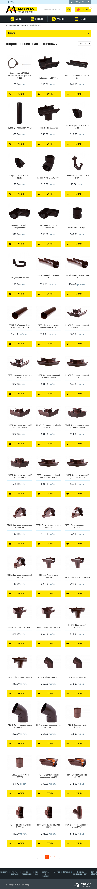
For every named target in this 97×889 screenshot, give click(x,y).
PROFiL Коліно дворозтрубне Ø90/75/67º (48, 726)
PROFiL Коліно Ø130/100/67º (48, 677)
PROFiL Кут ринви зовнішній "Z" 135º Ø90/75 (77, 376)
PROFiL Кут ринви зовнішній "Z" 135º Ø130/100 (48, 376)
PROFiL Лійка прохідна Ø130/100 (48, 576)
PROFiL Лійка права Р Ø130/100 (77, 626)
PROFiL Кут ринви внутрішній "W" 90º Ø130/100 (20, 426)
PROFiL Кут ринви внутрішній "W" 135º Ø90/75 (20, 476)
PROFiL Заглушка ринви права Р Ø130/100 (19, 526)
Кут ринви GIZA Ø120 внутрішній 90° (19, 226)
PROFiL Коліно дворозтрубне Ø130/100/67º (20, 726)
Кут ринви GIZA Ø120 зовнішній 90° (48, 226)
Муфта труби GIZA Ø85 (77, 228)
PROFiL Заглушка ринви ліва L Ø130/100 (77, 526)
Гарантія (56, 872)
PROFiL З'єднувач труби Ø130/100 (77, 726)
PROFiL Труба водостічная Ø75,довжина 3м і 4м (48, 326)
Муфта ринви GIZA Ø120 (48, 78)
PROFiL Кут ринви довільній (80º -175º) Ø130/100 (48, 476)
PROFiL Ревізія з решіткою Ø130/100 (20, 826)
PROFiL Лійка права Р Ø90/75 (20, 677)
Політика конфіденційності (80, 873)
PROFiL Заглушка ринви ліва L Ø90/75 (19, 576)
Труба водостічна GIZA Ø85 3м (19, 128)
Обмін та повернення (27, 873)
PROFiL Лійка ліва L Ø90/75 (48, 627)
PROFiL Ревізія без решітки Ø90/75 (48, 826)
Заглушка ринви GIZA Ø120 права (20, 176)
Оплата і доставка (15, 873)
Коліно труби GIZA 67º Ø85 (48, 178)
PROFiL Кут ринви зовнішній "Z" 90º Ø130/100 (77, 326)
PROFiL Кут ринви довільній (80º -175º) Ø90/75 (77, 476)
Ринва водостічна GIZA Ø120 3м (77, 76)
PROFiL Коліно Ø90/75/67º (77, 677)
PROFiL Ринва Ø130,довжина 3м (48, 276)
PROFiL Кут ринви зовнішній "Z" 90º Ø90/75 (20, 376)
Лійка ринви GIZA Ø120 (48, 128)
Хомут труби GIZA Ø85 (20, 278)
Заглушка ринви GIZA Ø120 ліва (77, 126)
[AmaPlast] (21, 9)
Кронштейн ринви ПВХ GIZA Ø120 (77, 176)
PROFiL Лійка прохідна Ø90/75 (77, 577)
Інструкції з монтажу (45, 874)
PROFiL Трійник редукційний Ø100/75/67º (77, 826)
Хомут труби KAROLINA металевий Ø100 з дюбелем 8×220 (19, 75)
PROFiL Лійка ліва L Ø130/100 (20, 627)
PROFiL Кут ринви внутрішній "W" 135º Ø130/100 (77, 426)
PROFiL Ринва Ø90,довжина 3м (77, 276)
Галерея (66, 872)
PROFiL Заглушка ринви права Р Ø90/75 (48, 526)
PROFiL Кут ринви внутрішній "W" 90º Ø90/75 (48, 426)
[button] (83, 43)
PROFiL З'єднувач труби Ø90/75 (19, 776)
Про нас (36, 873)
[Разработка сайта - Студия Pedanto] (83, 885)
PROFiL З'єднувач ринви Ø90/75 (77, 776)
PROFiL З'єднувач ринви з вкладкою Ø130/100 (48, 776)
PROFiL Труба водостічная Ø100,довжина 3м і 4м (20, 326)
